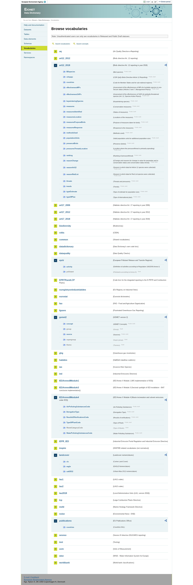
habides (63, 360)
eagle (68, 466)
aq (60, 51)
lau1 (61, 479)
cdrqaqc (69, 77)
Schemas (28, 43)
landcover (64, 455)
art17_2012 (64, 212)
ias (60, 367)
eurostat (63, 296)
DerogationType (72, 412)
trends (69, 186)
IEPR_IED (64, 441)
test (61, 542)
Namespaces (29, 57)
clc (67, 462)
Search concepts (82, 44)
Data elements (30, 39)
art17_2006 (64, 205)
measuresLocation (73, 117)
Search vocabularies (62, 44)
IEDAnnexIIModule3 (69, 387)
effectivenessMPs (73, 87)
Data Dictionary (43, 20)
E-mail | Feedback (31, 577)
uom (61, 549)
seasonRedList (72, 174)
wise (61, 556)
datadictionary (66, 246)
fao (60, 303)
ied (60, 374)
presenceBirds (72, 143)
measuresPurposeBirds (75, 122)
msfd (61, 507)
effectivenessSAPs (73, 94)
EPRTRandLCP (67, 280)
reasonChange (72, 161)
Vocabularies (29, 48)
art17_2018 (64, 219)
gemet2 (63, 317)
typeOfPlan (70, 197)
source (69, 334)
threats (69, 181)
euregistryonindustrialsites (72, 290)
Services (27, 53)
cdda (61, 233)
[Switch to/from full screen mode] (156, 2)
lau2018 (63, 493)
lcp (60, 500)
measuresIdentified (74, 112)
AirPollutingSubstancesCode (78, 407)
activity (69, 267)
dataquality (64, 253)
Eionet (34, 20)
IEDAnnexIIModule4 (69, 397)
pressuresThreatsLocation (77, 149)
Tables (26, 34)
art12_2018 (64, 65)
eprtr (61, 260)
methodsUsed (72, 133)
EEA (35, 2)
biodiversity (65, 226)
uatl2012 (69, 471)
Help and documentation (34, 25)
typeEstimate (71, 192)
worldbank (64, 563)
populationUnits (72, 138)
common (63, 240)
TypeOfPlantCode (73, 422)
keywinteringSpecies (74, 101)
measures (70, 106)
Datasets (27, 30)
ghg (61, 353)
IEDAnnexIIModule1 (69, 381)
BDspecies (70, 72)
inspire (62, 448)
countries (70, 82)
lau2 (61, 486)
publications (65, 521)
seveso (62, 535)
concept (69, 324)
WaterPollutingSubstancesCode (79, 433)
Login (148, 1)
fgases (62, 310)
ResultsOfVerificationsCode (77, 417)
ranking (69, 155)
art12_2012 (64, 58)
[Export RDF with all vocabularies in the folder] (166, 65)
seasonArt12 (71, 167)
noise (62, 514)
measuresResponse (74, 128)
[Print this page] (152, 2)
